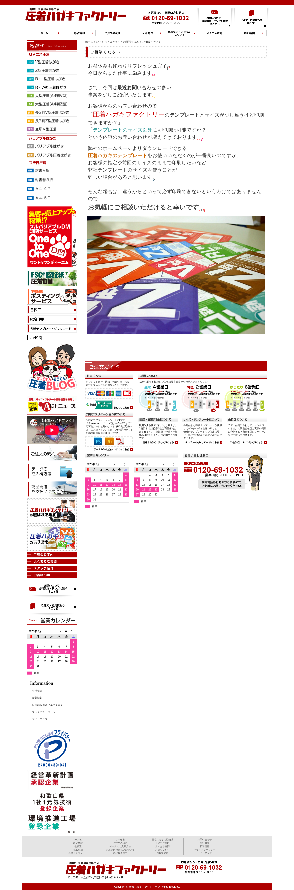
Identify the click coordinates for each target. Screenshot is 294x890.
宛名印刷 (78, 849)
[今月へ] (120, 464)
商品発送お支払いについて (120, 849)
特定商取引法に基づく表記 (47, 705)
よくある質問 (162, 846)
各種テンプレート (78, 853)
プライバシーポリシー (45, 712)
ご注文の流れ (120, 843)
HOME (78, 839)
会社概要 (37, 690)
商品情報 (78, 843)
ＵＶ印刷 (120, 839)
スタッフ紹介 (162, 849)
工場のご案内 (162, 843)
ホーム (89, 41)
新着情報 (37, 697)
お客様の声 (162, 853)
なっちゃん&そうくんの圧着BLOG (117, 41)
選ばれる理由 (120, 853)
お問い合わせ (204, 839)
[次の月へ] (126, 464)
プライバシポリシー (204, 849)
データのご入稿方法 (120, 846)
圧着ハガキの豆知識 (162, 839)
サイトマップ (40, 719)
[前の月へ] (113, 464)
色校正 (78, 846)
